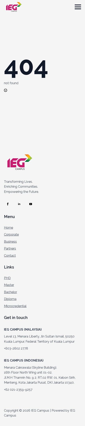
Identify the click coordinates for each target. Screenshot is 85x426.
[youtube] (30, 204)
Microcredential (15, 306)
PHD (7, 278)
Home (8, 227)
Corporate (11, 234)
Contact (10, 255)
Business (10, 241)
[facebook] (7, 204)
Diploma (10, 299)
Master (9, 285)
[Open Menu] (78, 7)
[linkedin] (19, 204)
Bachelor (10, 292)
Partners (10, 248)
